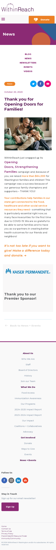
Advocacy (28, 431)
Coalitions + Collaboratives (28, 426)
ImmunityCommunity (11, 538)
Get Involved (28, 437)
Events (28, 67)
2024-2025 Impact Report (28, 409)
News (28, 58)
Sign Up (10, 506)
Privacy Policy (7, 533)
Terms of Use (6, 531)
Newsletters (28, 62)
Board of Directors (28, 370)
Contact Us (6, 529)
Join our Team (28, 381)
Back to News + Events (25, 325)
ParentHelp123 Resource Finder (14, 536)
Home (3, 526)
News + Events (28, 460)
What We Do (28, 387)
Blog (28, 54)
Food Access (28, 393)
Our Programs (28, 404)
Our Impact (28, 420)
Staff (28, 364)
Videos (28, 71)
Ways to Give (28, 449)
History (28, 375)
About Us (28, 353)
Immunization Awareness (28, 398)
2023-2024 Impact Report (28, 415)
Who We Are (28, 359)
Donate (45, 19)
